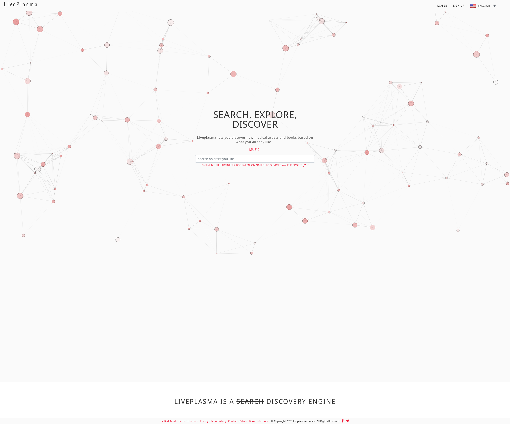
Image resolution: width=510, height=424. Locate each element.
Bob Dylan (243, 165)
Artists (243, 421)
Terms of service (188, 421)
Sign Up (458, 5)
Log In (442, 5)
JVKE (306, 165)
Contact (232, 421)
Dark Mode (170, 421)
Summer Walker (281, 165)
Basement (207, 165)
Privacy (204, 421)
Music (254, 149)
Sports (297, 165)
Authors (263, 421)
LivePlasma (21, 4)
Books (252, 421)
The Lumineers (225, 165)
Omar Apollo (260, 165)
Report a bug (218, 421)
